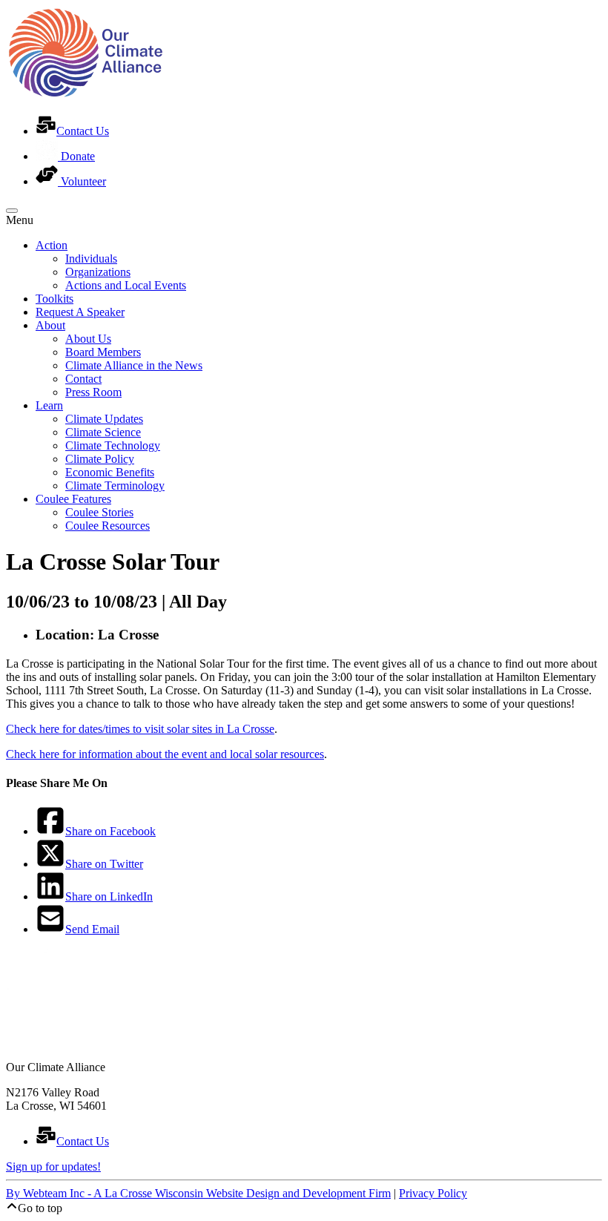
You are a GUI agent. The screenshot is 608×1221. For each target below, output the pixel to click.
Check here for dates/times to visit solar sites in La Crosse (140, 729)
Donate (76, 156)
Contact (83, 378)
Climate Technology (112, 445)
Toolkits (54, 298)
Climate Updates (104, 418)
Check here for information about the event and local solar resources (165, 754)
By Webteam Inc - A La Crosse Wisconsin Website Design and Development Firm (198, 1193)
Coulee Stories (99, 512)
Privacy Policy (433, 1193)
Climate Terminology (115, 485)
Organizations (97, 272)
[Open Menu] (12, 210)
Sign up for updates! (53, 1166)
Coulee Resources (107, 525)
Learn (49, 405)
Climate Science (103, 432)
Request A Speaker (80, 312)
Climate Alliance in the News (133, 365)
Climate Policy (99, 458)
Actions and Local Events (125, 285)
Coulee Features (73, 499)
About (50, 325)
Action (51, 245)
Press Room (93, 392)
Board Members (103, 352)
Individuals (91, 258)
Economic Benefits (109, 472)
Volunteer (82, 181)
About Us (88, 338)
